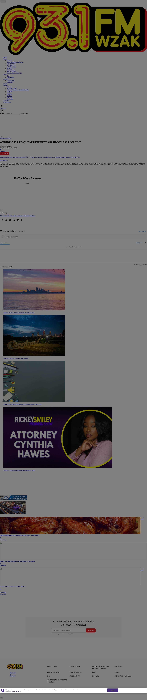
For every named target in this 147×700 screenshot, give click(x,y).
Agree (112, 690)
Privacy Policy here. (16, 691)
